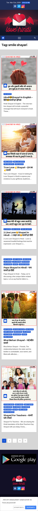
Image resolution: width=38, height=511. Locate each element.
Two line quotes (9, 164)
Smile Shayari (8, 161)
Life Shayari (7, 261)
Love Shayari (16, 261)
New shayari (25, 261)
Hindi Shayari (27, 259)
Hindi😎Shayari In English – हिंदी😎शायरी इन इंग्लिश (18, 98)
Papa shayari (7, 264)
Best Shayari (8, 259)
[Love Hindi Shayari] (19, 459)
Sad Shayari (7, 94)
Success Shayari (24, 264)
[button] (35, 38)
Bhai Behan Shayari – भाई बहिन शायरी (19, 341)
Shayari (15, 264)
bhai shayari (29, 329)
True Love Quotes (19, 161)
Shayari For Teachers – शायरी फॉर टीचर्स (18, 416)
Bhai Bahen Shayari (18, 329)
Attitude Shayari (9, 404)
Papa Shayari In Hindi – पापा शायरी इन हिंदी (18, 269)
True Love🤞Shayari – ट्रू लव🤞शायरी (18, 168)
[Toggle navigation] (19, 38)
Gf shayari (7, 229)
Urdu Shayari (19, 164)
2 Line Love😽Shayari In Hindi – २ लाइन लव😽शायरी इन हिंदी (18, 233)
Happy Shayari (17, 259)
